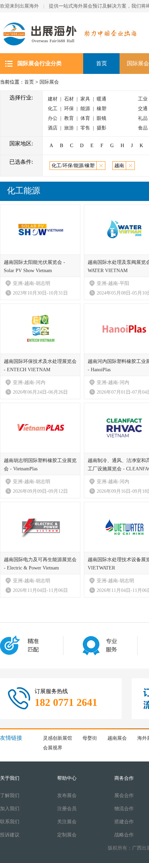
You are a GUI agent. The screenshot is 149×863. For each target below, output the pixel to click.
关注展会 (67, 821)
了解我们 (9, 795)
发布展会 (67, 795)
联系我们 (9, 821)
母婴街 (89, 738)
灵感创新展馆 (57, 738)
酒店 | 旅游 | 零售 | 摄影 (77, 128)
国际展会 (49, 82)
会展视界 (52, 747)
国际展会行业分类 (39, 63)
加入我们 (9, 808)
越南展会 (117, 738)
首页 (101, 63)
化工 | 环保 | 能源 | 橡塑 (77, 108)
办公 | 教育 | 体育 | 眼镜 (77, 118)
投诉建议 (9, 834)
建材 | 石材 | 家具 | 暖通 (77, 99)
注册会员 (67, 808)
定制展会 (67, 834)
